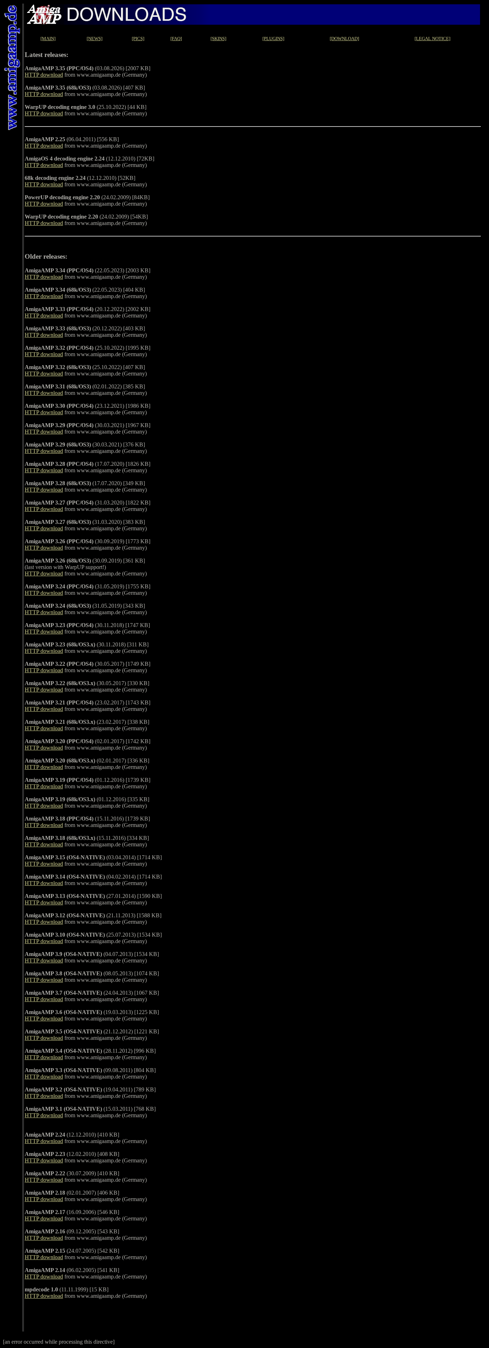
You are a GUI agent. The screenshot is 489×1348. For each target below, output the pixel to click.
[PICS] (138, 38)
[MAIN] (47, 38)
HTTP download (44, 75)
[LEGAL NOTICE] (432, 38)
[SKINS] (218, 38)
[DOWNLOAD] (344, 38)
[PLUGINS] (273, 38)
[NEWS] (94, 38)
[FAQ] (176, 38)
